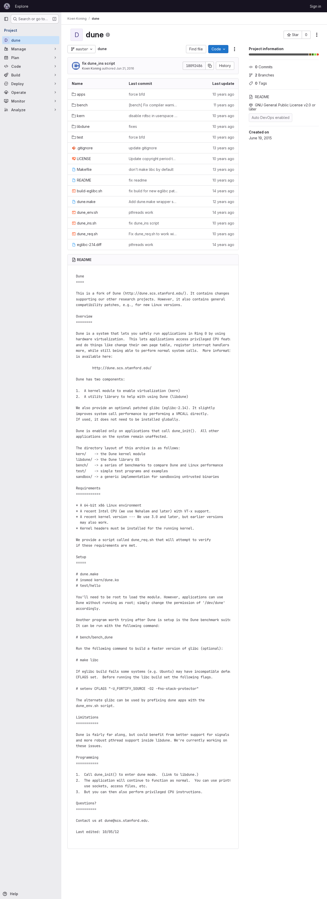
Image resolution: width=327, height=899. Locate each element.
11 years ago (224, 105)
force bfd (137, 94)
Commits (264, 67)
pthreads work (141, 212)
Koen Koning (91, 68)
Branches (264, 75)
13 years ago (223, 148)
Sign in (315, 6)
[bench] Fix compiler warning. (153, 105)
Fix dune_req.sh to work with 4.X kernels (153, 234)
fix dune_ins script (98, 63)
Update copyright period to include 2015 (153, 158)
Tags (261, 83)
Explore (21, 6)
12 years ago (223, 201)
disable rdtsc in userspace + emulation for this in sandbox (153, 116)
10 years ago (223, 94)
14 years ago (223, 191)
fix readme (138, 180)
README (262, 97)
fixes (133, 126)
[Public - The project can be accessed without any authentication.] (108, 35)
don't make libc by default (151, 169)
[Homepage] (7, 6)
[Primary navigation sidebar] (6, 19)
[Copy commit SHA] (210, 66)
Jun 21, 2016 (125, 68)
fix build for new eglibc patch (153, 191)
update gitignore (143, 148)
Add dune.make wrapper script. (153, 201)
